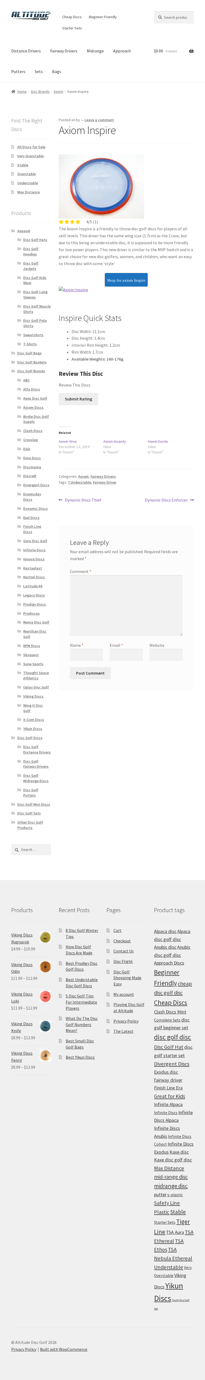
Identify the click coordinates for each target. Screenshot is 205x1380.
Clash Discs (32, 430)
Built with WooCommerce (63, 1349)
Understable (27, 183)
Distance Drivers (26, 50)
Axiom (58, 91)
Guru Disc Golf (35, 540)
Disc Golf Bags (29, 353)
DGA (26, 448)
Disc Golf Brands (31, 371)
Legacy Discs (34, 595)
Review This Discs (74, 385)
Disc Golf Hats (35, 239)
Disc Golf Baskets (32, 362)
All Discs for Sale (31, 146)
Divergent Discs (36, 485)
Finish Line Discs (32, 529)
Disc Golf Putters (30, 793)
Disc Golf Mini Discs (33, 804)
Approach (122, 50)
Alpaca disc (165, 931)
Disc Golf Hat (168, 1046)
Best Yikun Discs (80, 1057)
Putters (18, 71)
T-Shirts (30, 344)
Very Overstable (30, 156)
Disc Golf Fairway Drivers (36, 764)
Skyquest (31, 654)
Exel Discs (31, 517)
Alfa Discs (31, 389)
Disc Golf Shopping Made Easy (127, 978)
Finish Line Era (168, 1088)
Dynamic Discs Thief (83, 500)
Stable (22, 165)
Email (116, 645)
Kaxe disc (179, 1152)
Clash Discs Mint (170, 1012)
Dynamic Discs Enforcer (166, 500)
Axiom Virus (68, 441)
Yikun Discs (32, 728)
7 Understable (79, 482)
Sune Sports (33, 664)
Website (156, 645)
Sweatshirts (33, 334)
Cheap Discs (72, 16)
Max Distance (28, 192)
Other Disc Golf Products (30, 825)
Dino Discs (32, 458)
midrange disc (171, 1186)
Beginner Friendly (103, 16)
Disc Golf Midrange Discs (36, 778)
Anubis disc (165, 947)
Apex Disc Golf (35, 398)
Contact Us (123, 951)
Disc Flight (123, 961)
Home (22, 91)
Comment (80, 571)
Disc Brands (40, 91)
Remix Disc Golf (36, 622)
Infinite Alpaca (168, 1104)
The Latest (123, 1031)
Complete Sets (167, 1020)
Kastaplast (32, 568)
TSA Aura (175, 1232)
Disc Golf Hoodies (30, 251)
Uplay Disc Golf (36, 687)
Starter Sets (72, 28)
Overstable (26, 173)
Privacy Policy (126, 1021)
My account (123, 994)
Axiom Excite (158, 441)
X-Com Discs (33, 719)
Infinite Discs (34, 550)
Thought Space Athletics (36, 675)
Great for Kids (169, 1096)
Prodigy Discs (34, 604)
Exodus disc (166, 1072)
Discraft (29, 475)
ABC (26, 380)
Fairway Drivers (63, 50)
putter (160, 1194)
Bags (56, 71)
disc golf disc (172, 1037)
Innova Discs (34, 559)
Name (77, 645)
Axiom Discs (33, 407)
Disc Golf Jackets (30, 266)
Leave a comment (99, 119)
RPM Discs (31, 645)
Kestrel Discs (34, 577)
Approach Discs (169, 963)
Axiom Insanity (114, 441)
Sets (39, 71)
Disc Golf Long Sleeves (35, 294)
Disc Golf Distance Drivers (37, 749)
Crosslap (30, 439)
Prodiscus (31, 613)
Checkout (122, 940)
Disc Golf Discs (29, 737)
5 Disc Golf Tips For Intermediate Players (81, 1002)
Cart (117, 930)
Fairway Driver (104, 482)
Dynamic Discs (35, 508)
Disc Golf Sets (29, 813)
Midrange (95, 50)
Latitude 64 (32, 586)
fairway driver (168, 1080)
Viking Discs (33, 696)
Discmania (32, 467)
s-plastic (175, 1194)
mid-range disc (171, 1176)
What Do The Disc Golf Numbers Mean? (82, 1024)
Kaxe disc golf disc (173, 1160)
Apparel (23, 230)
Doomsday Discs (32, 497)
